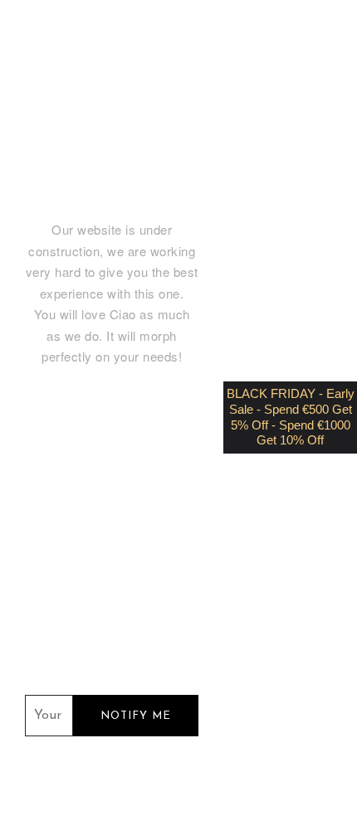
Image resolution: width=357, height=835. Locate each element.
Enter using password (148, 51)
